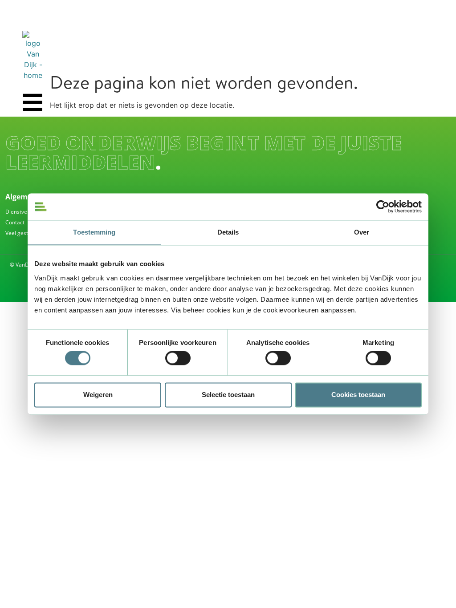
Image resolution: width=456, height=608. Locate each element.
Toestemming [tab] (94, 232)
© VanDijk (22, 264)
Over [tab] (361, 232)
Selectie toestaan (228, 394)
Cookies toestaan (358, 394)
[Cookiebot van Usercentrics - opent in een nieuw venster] (383, 206)
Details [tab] (228, 232)
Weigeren (98, 394)
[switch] (178, 358)
